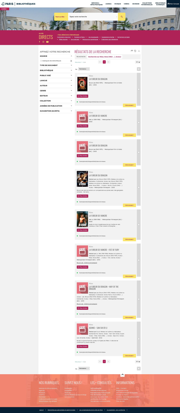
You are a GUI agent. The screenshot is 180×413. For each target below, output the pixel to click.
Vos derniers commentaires (100, 401)
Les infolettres (69, 397)
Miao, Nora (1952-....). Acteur (98, 185)
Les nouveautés (95, 388)
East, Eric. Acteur (118, 336)
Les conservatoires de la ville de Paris (91, 410)
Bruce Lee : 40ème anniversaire (87, 304)
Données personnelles (131, 397)
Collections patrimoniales (48, 399)
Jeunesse (42, 397)
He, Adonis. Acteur (102, 333)
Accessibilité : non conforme (116, 410)
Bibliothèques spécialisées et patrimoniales (61, 410)
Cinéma (42, 395)
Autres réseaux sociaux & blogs (75, 395)
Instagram (68, 390)
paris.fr (41, 410)
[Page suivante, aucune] (108, 62)
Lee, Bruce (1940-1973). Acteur (112, 255)
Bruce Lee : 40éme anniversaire (87, 263)
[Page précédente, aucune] (100, 62)
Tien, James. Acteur (114, 257)
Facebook (68, 388)
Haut (122, 375)
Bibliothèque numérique (48, 401)
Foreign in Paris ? (122, 395)
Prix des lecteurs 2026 (98, 395)
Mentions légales (122, 399)
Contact (123, 388)
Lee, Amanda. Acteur (83, 338)
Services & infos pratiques (48, 388)
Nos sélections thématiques (100, 393)
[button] (173, 4)
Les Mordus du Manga (98, 399)
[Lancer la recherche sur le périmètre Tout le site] (121, 17)
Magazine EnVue (122, 390)
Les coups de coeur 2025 (99, 397)
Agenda (42, 390)
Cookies (119, 397)
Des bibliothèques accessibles (127, 393)
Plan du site (120, 401)
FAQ (117, 388)
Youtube (68, 393)
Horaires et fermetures (98, 390)
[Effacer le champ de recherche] (117, 17)
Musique (42, 393)
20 (137, 62)
